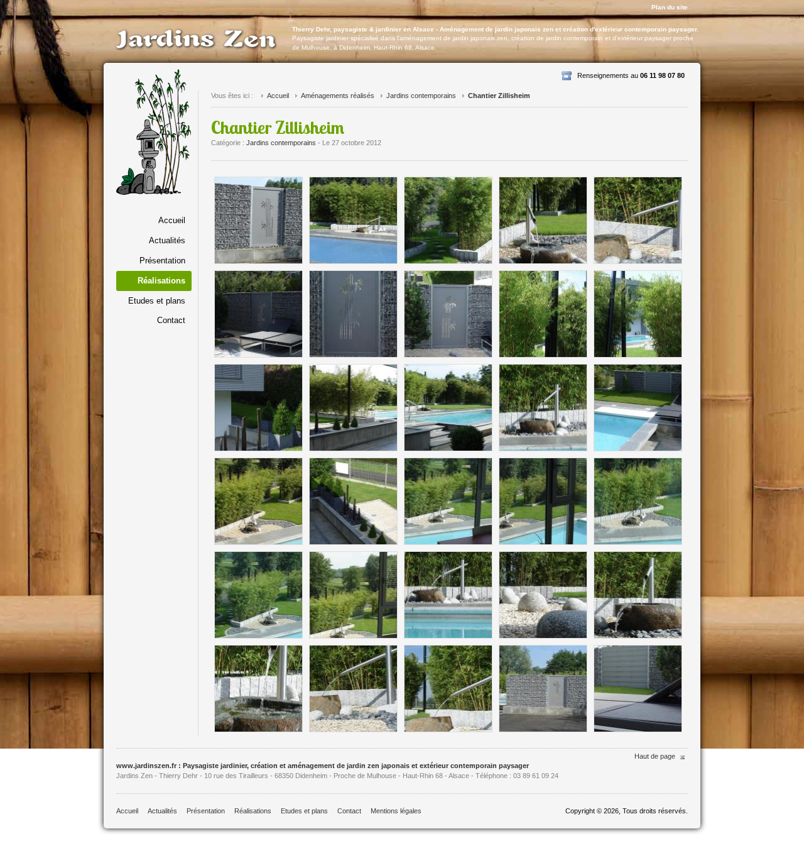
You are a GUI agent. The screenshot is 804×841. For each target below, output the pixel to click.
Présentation (162, 260)
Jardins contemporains (421, 95)
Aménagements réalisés (337, 95)
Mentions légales (396, 811)
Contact (171, 320)
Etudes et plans (156, 300)
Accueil (171, 220)
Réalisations (252, 811)
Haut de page (654, 756)
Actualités (167, 240)
